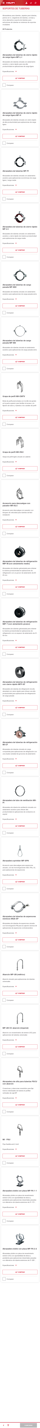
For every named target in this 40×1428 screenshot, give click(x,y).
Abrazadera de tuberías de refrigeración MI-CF (20, 743)
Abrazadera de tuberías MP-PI (16, 171)
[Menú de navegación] (3, 3)
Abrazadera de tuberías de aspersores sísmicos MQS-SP (19, 917)
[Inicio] (10, 3)
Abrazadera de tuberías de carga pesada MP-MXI (17, 286)
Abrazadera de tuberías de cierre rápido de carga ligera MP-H (20, 114)
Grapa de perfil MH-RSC (13, 452)
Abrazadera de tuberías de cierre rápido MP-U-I (20, 228)
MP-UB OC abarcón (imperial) (15, 1028)
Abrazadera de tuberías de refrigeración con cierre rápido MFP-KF (20, 683)
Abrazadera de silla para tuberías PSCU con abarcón (20, 1082)
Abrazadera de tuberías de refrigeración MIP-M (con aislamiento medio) (20, 562)
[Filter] (8, 1425)
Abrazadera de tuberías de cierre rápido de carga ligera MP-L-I (20, 56)
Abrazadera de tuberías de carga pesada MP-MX (17, 341)
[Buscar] (35, 3)
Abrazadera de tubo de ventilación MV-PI (19, 801)
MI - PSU (6, 1139)
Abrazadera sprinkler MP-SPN (16, 860)
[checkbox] (20, 85)
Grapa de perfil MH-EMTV (14, 396)
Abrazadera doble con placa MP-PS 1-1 (20, 1191)
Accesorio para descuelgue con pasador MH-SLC (16, 504)
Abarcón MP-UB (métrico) (14, 974)
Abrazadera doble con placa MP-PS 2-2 (20, 1249)
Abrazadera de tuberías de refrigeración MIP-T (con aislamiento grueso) (20, 622)
